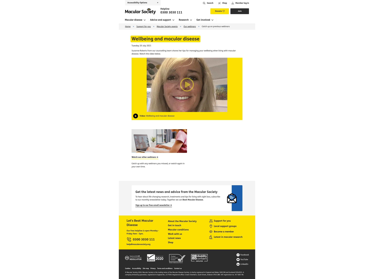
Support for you (143, 26)
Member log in (242, 3)
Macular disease (133, 19)
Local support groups (225, 226)
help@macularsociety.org (138, 244)
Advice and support (160, 19)
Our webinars (190, 26)
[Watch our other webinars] (159, 150)
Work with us (175, 234)
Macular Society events (167, 26)
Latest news (174, 238)
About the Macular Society (182, 221)
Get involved (203, 19)
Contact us (178, 268)
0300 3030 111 (171, 12)
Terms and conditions (165, 268)
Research (184, 19)
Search (210, 3)
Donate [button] (218, 11)
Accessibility (136, 268)
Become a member (224, 231)
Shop (224, 3)
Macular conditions (178, 229)
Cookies (128, 268)
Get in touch (174, 225)
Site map (146, 268)
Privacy (153, 268)
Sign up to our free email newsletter (152, 205)
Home (140, 11)
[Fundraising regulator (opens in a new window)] (133, 257)
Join (240, 11)
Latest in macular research (228, 237)
